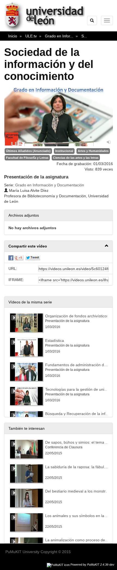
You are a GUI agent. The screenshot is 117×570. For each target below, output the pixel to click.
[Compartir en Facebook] (10, 257)
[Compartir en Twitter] (33, 257)
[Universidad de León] (47, 30)
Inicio (12, 36)
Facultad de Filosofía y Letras (27, 157)
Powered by (92, 564)
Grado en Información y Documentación (49, 185)
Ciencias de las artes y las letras (75, 157)
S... (84, 36)
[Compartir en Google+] (19, 257)
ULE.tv (31, 36)
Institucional (64, 151)
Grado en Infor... (59, 36)
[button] (58, 246)
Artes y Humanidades (93, 151)
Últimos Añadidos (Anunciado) (28, 151)
